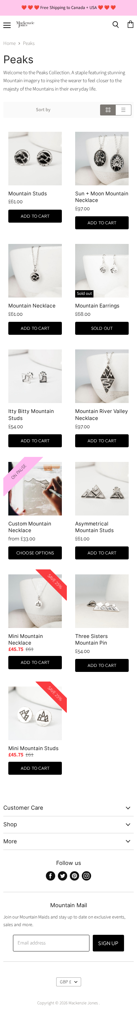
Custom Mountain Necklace (29, 526)
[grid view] (108, 109)
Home (9, 43)
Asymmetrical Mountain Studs (94, 526)
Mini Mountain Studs (33, 748)
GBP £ (65, 982)
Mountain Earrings (97, 306)
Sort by (43, 109)
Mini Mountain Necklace (25, 639)
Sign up (108, 943)
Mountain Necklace (32, 306)
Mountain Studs (27, 193)
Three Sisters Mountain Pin (91, 639)
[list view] (123, 109)
